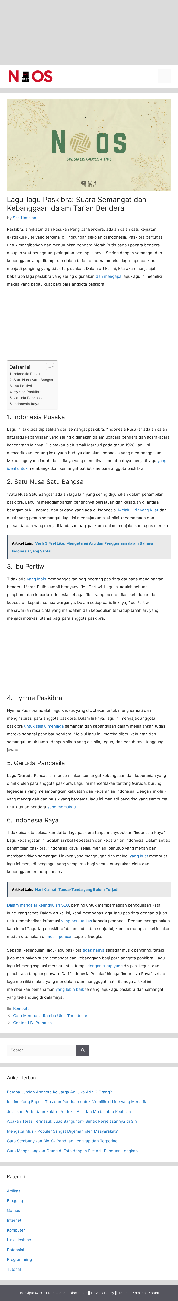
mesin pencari (60, 936)
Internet (14, 1220)
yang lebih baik (70, 989)
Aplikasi (14, 1191)
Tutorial (14, 1269)
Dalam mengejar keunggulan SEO (38, 905)
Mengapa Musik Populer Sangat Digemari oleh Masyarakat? (62, 1131)
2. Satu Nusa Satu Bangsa (31, 380)
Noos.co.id (56, 1293)
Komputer (22, 1008)
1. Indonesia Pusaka (26, 374)
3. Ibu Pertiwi (21, 386)
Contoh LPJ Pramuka (32, 1023)
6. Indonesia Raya (24, 404)
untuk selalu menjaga (44, 726)
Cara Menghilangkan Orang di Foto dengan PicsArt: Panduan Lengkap (72, 1151)
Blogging (15, 1200)
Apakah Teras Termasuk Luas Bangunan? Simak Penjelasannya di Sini (72, 1121)
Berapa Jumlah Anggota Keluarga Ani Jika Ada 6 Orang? (59, 1092)
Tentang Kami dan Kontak (139, 1293)
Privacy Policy (102, 1293)
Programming (19, 1259)
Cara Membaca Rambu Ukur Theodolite (50, 1015)
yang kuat (139, 856)
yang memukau (61, 807)
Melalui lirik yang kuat (138, 510)
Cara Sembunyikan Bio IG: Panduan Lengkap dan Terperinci (62, 1141)
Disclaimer (78, 1293)
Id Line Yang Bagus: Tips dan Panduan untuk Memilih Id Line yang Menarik (76, 1101)
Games (13, 1210)
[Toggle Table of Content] (48, 367)
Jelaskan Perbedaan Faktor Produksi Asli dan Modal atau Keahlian (69, 1111)
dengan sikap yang (105, 966)
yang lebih (36, 579)
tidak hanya (94, 950)
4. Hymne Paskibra (26, 392)
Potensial (15, 1249)
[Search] (82, 1050)
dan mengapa (108, 276)
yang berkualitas (76, 921)
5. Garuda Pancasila (27, 398)
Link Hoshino (19, 1240)
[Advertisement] (89, 32)
